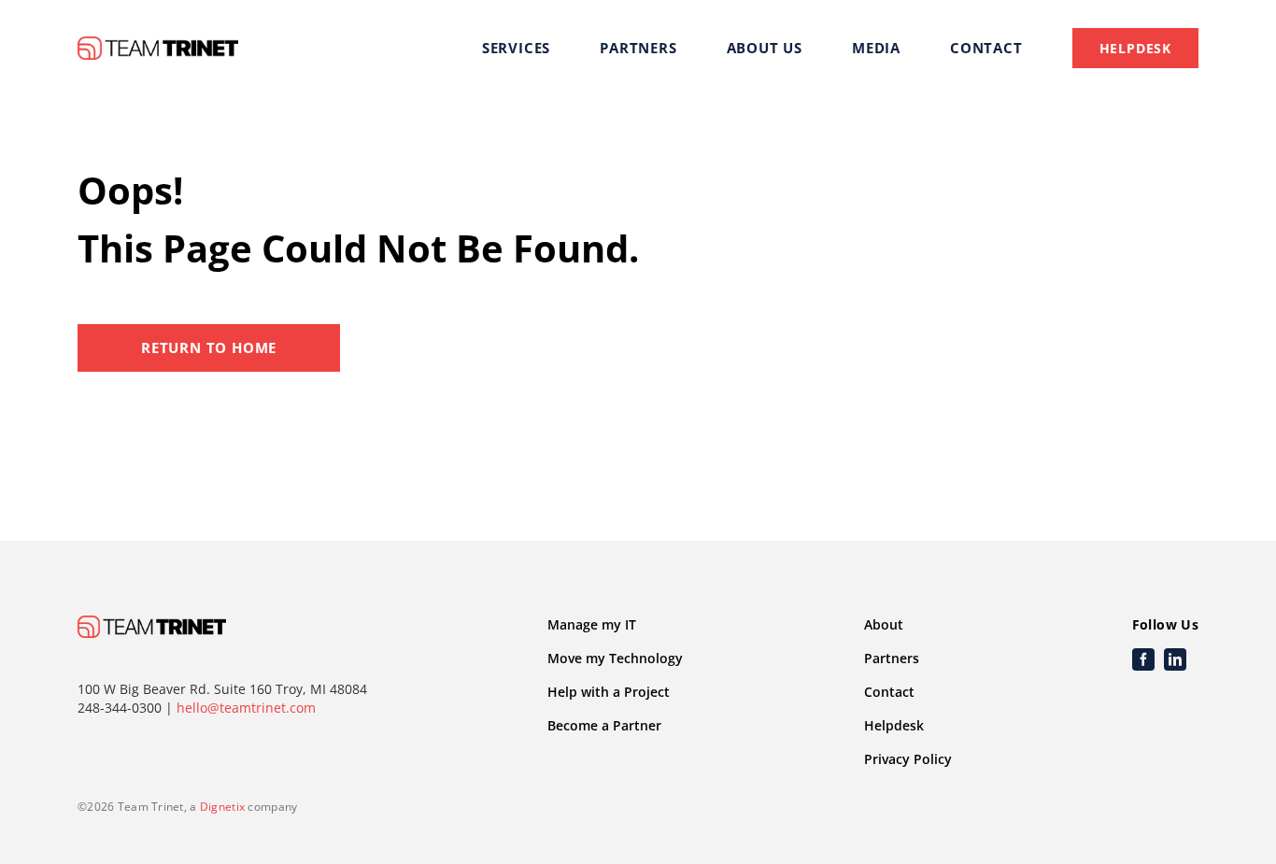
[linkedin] (1175, 659)
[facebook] (1143, 659)
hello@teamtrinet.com (246, 707)
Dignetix (222, 806)
